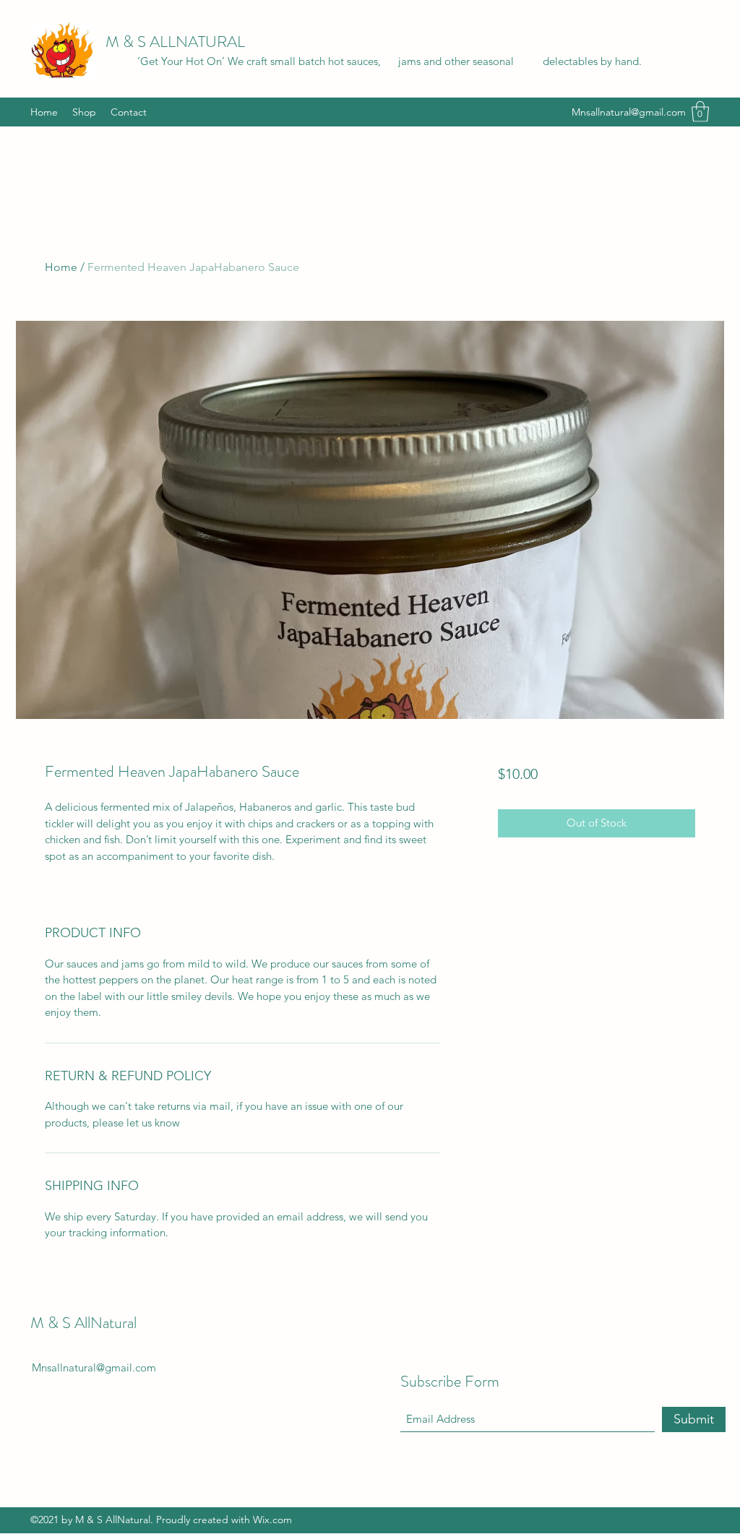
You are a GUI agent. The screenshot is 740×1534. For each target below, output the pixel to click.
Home (61, 267)
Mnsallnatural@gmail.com (629, 112)
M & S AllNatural (83, 1322)
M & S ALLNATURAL (175, 41)
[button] (700, 111)
